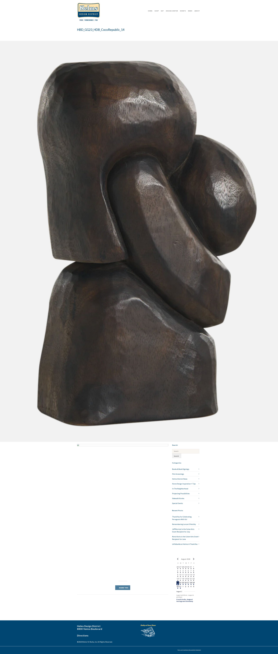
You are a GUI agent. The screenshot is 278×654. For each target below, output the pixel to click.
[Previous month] (177, 559)
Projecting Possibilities (181, 493)
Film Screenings (178, 474)
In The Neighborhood (180, 489)
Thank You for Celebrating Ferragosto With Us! (182, 518)
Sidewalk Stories (178, 498)
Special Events (177, 503)
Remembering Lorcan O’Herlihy (184, 524)
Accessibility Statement (195, 650)
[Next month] (193, 559)
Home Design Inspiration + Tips (184, 484)
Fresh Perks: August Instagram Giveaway (184, 600)
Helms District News (179, 479)
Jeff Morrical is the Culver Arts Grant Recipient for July (183, 530)
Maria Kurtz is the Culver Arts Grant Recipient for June (185, 538)
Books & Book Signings (180, 469)
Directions (82, 635)
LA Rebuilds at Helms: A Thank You (184, 544)
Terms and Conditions (183, 650)
